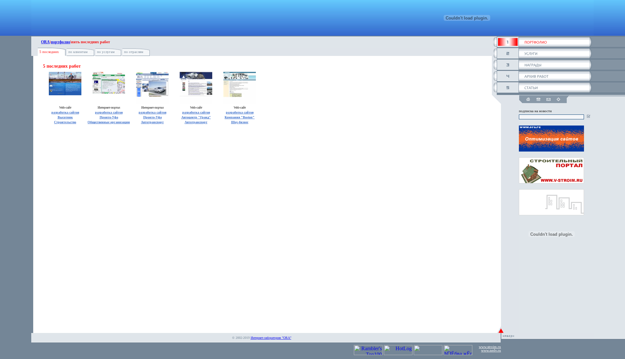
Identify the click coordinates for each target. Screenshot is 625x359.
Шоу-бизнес (239, 122)
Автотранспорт (152, 122)
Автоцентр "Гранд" (196, 117)
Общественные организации (109, 122)
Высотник (65, 117)
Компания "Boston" (240, 117)
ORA (45, 42)
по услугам (106, 52)
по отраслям (133, 52)
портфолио (60, 42)
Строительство (65, 122)
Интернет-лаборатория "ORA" (271, 337)
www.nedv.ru (491, 350)
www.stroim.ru (490, 347)
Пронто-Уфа (109, 117)
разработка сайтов (65, 112)
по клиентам (78, 52)
